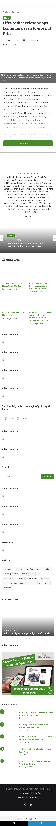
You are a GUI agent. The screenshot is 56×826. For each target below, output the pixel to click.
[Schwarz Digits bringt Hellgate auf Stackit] (14, 274)
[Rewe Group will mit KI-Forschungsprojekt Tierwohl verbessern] (41, 274)
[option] (28, 238)
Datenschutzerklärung (28, 798)
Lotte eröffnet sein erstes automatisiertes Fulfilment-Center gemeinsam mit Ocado (41, 316)
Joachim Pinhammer (15, 40)
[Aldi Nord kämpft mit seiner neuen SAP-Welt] (9, 753)
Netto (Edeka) (9, 578)
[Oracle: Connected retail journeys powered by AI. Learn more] (28, 457)
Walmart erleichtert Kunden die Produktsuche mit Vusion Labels (25, 245)
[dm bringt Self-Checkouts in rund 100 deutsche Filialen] (9, 728)
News (18, 12)
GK (32, 574)
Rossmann (45, 578)
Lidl (38, 574)
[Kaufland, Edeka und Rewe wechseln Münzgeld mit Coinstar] (9, 716)
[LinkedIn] (30, 216)
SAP (5, 583)
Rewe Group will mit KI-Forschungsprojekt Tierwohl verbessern (40, 286)
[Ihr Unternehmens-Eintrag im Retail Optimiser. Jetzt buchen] (28, 514)
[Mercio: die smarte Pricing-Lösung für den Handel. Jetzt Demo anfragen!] (28, 378)
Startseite (9, 12)
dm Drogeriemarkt (11, 574)
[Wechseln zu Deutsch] (34, 819)
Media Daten (37, 793)
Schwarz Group (17, 583)
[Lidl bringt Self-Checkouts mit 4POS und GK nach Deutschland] (9, 740)
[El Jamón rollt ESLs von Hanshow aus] (14, 303)
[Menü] (52, 4)
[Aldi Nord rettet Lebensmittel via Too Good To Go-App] (9, 765)
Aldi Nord (7, 569)
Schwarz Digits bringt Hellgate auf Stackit (12, 284)
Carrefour (29, 569)
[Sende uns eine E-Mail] (24, 40)
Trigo (37, 583)
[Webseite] (26, 216)
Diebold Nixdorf (43, 569)
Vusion (46, 583)
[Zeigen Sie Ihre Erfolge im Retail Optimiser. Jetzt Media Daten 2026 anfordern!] (28, 673)
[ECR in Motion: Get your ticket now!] (28, 342)
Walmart (7, 588)
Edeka (24, 574)
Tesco (29, 583)
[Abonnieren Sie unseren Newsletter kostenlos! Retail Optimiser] (28, 550)
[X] (24, 804)
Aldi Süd (18, 569)
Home (15, 793)
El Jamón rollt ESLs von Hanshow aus (13, 313)
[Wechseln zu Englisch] (22, 819)
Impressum (24, 793)
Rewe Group (32, 578)
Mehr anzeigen (27, 143)
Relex (21, 578)
